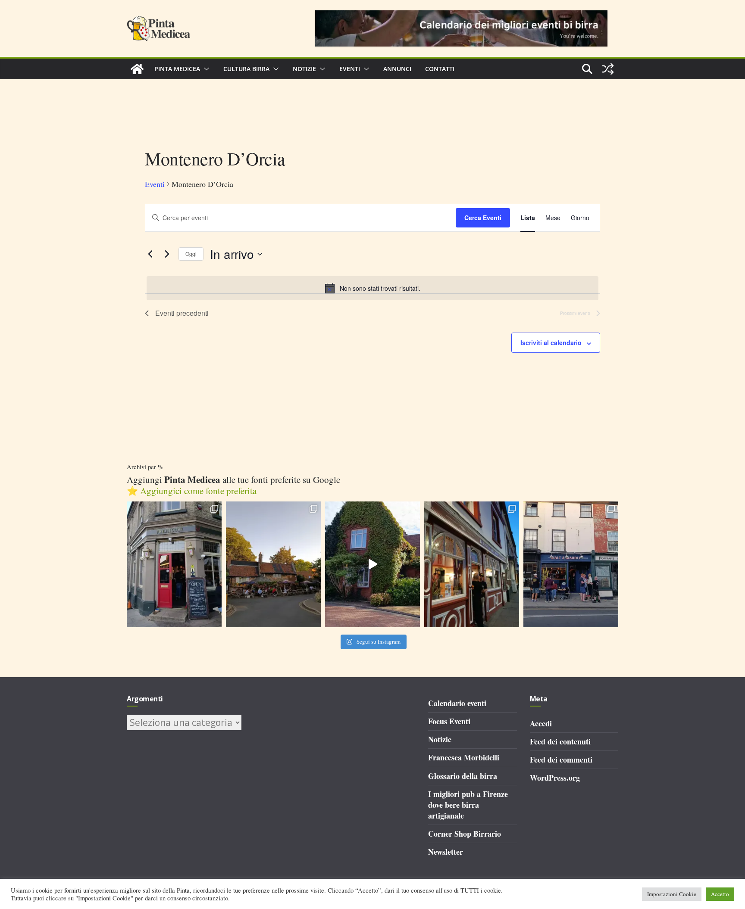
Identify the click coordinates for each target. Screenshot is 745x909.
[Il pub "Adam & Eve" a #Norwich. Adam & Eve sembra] (273, 564)
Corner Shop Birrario (464, 833)
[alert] (372, 288)
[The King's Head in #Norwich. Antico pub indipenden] (471, 564)
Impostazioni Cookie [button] (671, 894)
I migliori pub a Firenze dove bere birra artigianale (468, 804)
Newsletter (445, 851)
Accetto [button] (720, 894)
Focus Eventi (449, 721)
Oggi (191, 253)
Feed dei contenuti (560, 741)
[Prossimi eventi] (167, 254)
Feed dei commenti (561, 759)
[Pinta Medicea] (137, 69)
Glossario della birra (462, 775)
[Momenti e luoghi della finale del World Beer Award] (372, 564)
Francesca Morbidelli (463, 757)
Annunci (397, 69)
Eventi (349, 69)
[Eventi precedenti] (150, 254)
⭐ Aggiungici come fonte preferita (192, 491)
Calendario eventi (457, 703)
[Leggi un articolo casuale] (608, 69)
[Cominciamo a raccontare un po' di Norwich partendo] (570, 564)
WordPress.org (555, 777)
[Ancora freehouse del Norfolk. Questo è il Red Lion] (174, 564)
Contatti (439, 69)
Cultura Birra (246, 69)
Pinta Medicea (177, 69)
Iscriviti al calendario (551, 342)
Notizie (304, 69)
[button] (205, 69)
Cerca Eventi (482, 217)
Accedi (541, 723)
